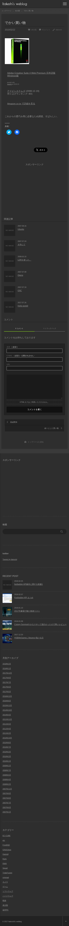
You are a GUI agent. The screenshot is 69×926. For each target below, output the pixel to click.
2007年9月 (7, 793)
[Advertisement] (37, 143)
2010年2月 (7, 756)
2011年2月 (7, 733)
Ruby (5, 859)
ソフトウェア (8, 891)
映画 (4, 900)
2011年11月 (7, 719)
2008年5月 (7, 775)
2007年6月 (7, 807)
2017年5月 (7, 692)
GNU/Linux (7, 850)
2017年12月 (7, 673)
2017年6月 (7, 687)
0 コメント (19, 328)
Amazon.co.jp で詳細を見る (21, 103)
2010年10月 (7, 738)
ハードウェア (8, 896)
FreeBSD (6, 845)
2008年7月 (7, 770)
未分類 (34, 30)
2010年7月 (7, 747)
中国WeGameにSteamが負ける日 (28, 638)
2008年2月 (7, 784)
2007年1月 (7, 812)
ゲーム (5, 887)
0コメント (46, 30)
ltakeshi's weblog (14, 4)
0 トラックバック (49, 328)
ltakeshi (59, 30)
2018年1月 (7, 668)
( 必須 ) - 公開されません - (21, 356)
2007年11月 (7, 789)
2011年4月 (7, 729)
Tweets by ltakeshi (10, 559)
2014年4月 (7, 715)
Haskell (5, 854)
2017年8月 (7, 678)
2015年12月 (7, 705)
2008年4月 (7, 779)
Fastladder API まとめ (23, 598)
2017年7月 (7, 682)
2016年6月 (7, 701)
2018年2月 (7, 664)
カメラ (5, 882)
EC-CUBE (6, 836)
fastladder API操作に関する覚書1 (28, 584)
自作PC (6, 910)
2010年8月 (7, 743)
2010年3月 (7, 752)
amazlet (9, 84)
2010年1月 (7, 761)
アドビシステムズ (16, 91)
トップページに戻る (36, 442)
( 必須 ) (12, 347)
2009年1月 (7, 766)
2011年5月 (7, 724)
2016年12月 (7, 696)
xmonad (6, 877)
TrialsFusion (7, 873)
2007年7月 (7, 803)
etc (4, 840)
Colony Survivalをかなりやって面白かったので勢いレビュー (40, 624)
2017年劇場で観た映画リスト (27, 611)
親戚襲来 (13, 422)
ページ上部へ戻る (65, 921)
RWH (5, 864)
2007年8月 (7, 798)
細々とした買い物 (51, 428)
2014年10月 (7, 710)
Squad (5, 868)
